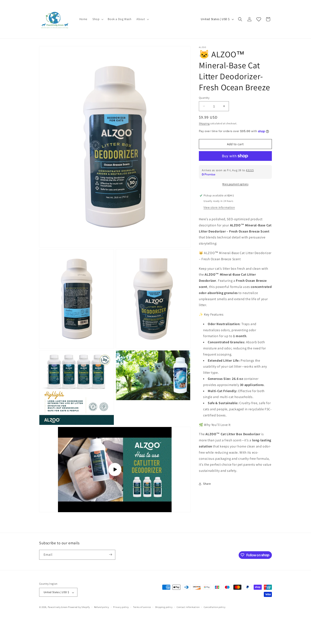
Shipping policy (164, 607)
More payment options (235, 184)
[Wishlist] (258, 19)
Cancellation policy (214, 607)
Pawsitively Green (58, 607)
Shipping (204, 123)
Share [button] (207, 484)
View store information (219, 207)
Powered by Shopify (79, 607)
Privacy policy (121, 607)
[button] (97, 19)
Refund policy (101, 607)
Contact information (188, 607)
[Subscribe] (110, 555)
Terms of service (142, 607)
